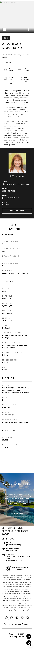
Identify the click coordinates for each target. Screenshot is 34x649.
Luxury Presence (23, 624)
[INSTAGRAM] (7, 618)
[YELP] (22, 618)
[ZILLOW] (27, 618)
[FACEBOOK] (12, 618)
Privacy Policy (17, 637)
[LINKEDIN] (17, 618)
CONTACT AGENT (17, 211)
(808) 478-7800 (8, 191)
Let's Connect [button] (17, 514)
